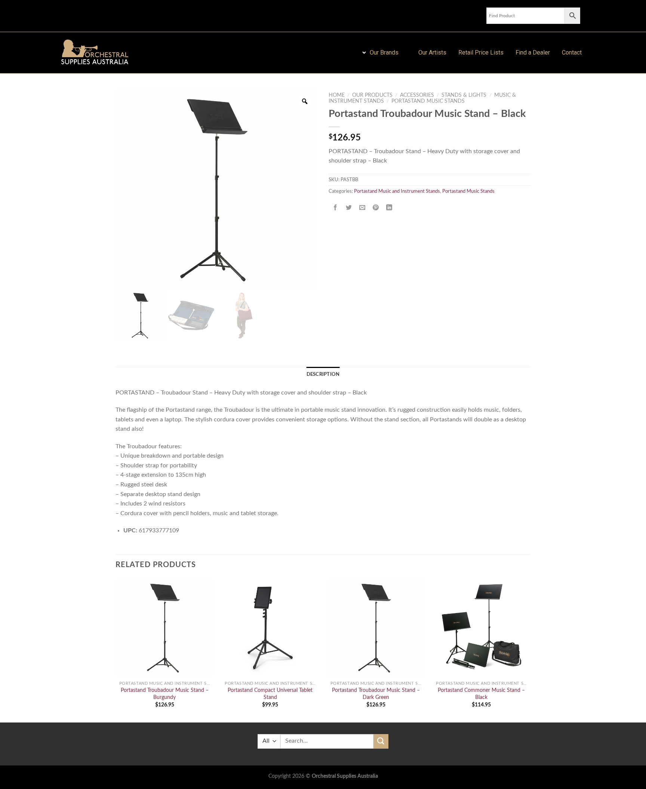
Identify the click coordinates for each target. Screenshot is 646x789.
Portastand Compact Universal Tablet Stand (270, 693)
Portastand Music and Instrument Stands (397, 191)
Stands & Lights (464, 95)
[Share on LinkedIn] (389, 208)
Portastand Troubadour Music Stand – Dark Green (376, 693)
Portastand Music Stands (428, 101)
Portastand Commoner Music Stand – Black (481, 693)
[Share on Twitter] (349, 208)
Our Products (372, 95)
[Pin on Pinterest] (376, 208)
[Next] (530, 649)
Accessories (417, 95)
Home (337, 95)
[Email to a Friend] (362, 208)
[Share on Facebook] (335, 208)
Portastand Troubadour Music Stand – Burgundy (165, 693)
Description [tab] (323, 374)
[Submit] (380, 741)
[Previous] (115, 649)
